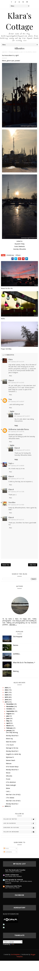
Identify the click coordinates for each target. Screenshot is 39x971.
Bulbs (3, 319)
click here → (13, 624)
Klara (10, 359)
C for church (10, 745)
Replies (12, 411)
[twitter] (15, 2)
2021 (6, 692)
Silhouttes (9, 776)
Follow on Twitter (10, 819)
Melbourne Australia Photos (18, 429)
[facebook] (11, 2)
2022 (6, 690)
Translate (17, 944)
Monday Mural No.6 (12, 735)
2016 (6, 806)
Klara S (11, 380)
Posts (7, 848)
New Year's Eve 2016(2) (13, 794)
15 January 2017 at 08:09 (17, 465)
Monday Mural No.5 (12, 751)
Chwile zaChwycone (12, 875)
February (9, 728)
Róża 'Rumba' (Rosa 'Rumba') (13, 876)
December (10, 704)
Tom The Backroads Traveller (15, 870)
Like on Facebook (10, 823)
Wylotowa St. (10, 757)
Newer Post (5, 565)
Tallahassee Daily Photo (13, 886)
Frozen (8, 779)
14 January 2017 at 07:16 (17, 431)
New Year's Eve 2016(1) (13, 801)
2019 (6, 697)
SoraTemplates (15, 954)
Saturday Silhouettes (19, 249)
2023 (6, 687)
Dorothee (11, 502)
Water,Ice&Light (11, 785)
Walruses (8, 763)
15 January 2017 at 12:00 (17, 491)
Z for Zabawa (10, 797)
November (10, 706)
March (8, 725)
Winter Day (9, 738)
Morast (8, 773)
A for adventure (11, 782)
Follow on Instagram (11, 831)
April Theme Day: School (12, 887)
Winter (8, 788)
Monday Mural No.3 (12, 804)
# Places (18, 255)
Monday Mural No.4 (12, 769)
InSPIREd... (16, 654)
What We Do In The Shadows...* (24, 663)
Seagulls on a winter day (13, 754)
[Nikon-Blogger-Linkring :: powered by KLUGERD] (18, 927)
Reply (10, 375)
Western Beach (10, 760)
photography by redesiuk (14, 879)
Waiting (16, 671)
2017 (6, 702)
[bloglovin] (27, 2)
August (9, 713)
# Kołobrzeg (10, 255)
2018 (6, 699)
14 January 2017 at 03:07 (17, 401)
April (8, 723)
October (9, 709)
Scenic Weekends (19, 246)
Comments (8, 852)
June (8, 718)
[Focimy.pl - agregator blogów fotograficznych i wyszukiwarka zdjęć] (10, 919)
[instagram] (23, 2)
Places (34, 52)
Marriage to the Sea (12, 748)
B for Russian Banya (12, 766)
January (9, 730)
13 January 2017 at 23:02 (17, 382)
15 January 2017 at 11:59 (17, 478)
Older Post (32, 565)
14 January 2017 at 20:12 (23, 450)
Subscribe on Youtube (11, 827)
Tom (10, 399)
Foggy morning (6, 349)
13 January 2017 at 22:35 (17, 361)
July (7, 716)
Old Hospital (17, 637)
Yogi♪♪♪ (11, 463)
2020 (6, 695)
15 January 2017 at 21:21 (17, 519)
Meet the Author (11, 742)
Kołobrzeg (28, 52)
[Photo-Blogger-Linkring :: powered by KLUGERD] (18, 924)
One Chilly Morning (12, 732)
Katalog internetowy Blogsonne (12, 930)
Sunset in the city (7, 288)
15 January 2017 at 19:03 (17, 504)
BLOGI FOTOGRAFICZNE (11, 914)
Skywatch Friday (19, 244)
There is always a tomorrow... (14, 871)
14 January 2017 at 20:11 (23, 416)
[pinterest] (19, 2)
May (8, 721)
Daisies (15, 645)
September (10, 711)
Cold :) (8, 791)
